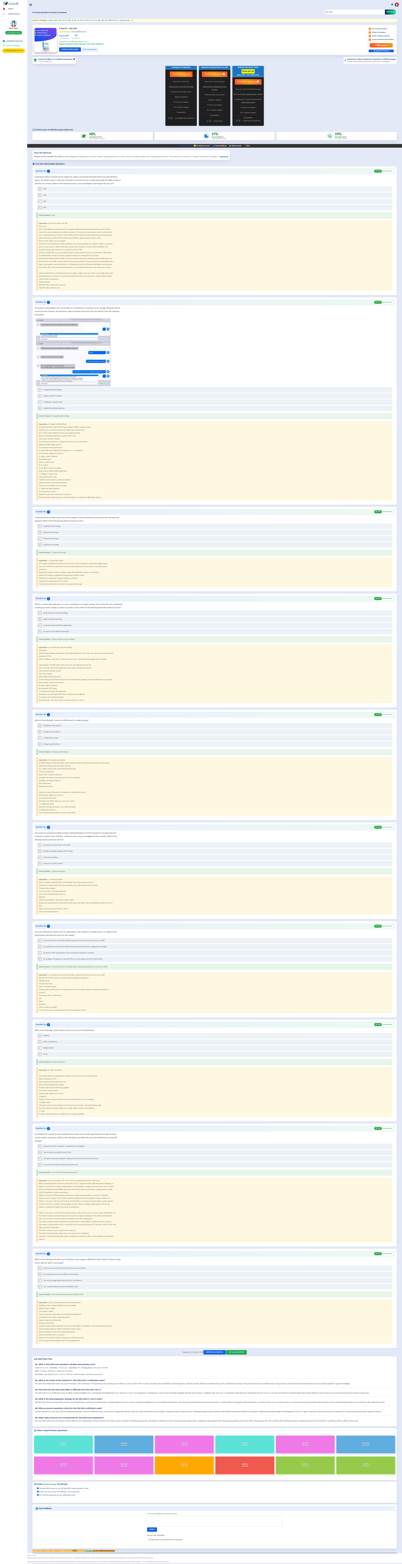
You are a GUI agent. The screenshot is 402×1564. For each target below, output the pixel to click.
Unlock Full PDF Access (180, 74)
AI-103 (92, 20)
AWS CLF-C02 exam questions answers (61, 1558)
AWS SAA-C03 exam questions (116, 1558)
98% (382, 45)
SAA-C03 (104, 20)
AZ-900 (68, 20)
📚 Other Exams (235, 146)
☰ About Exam (185, 146)
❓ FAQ (246, 146)
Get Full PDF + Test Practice (246, 82)
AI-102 (86, 20)
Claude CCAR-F (52, 20)
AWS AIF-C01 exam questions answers (38, 1558)
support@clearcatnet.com (14, 41)
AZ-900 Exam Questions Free (81, 1558)
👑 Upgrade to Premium (381, 51)
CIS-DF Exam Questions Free (99, 1558)
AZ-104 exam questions (132, 1558)
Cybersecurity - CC (126, 20)
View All (389, 12)
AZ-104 (80, 20)
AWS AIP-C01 (113, 20)
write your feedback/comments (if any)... (162, 1514)
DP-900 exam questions (146, 1558)
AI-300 (97, 20)
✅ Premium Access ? (202, 146)
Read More (224, 157)
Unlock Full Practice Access (213, 74)
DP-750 (62, 20)
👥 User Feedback (220, 146)
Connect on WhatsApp (13, 46)
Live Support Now (13, 33)
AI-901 (74, 20)
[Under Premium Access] (38, 1489)
